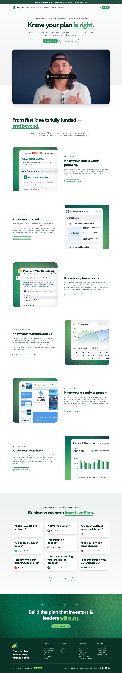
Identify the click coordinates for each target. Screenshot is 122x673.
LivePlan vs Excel (101, 648)
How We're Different (49, 648)
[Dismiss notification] (119, 2)
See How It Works (68, 41)
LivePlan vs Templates (103, 646)
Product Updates (48, 652)
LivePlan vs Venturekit (102, 654)
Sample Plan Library (84, 656)
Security (46, 658)
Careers (63, 648)
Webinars (81, 650)
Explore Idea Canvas (72, 181)
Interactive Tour (48, 646)
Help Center (82, 646)
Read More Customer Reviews (61, 579)
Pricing (54, 7)
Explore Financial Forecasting (23, 355)
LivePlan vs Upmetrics (102, 652)
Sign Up (105, 7)
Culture (63, 652)
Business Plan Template (85, 658)
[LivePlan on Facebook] (103, 668)
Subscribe (38, 668)
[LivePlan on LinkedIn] (106, 668)
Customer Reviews (49, 650)
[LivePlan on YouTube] (109, 668)
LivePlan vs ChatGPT (102, 650)
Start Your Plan (50, 41)
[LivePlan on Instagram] (100, 668)
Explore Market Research (22, 238)
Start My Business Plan (61, 626)
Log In (99, 7)
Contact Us (64, 646)
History (63, 650)
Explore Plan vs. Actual (21, 469)
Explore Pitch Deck (72, 411)
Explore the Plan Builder (73, 295)
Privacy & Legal (92, 668)
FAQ (45, 654)
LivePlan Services (83, 648)
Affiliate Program (83, 652)
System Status (48, 656)
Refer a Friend (82, 654)
